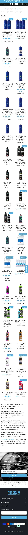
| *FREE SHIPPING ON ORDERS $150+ (15, 1)
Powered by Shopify (18, 531)
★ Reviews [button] (26, 269)
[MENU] (1, 4)
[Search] (22, 4)
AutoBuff (11, 531)
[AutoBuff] (14, 4)
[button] (6, 38)
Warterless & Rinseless (7, 439)
